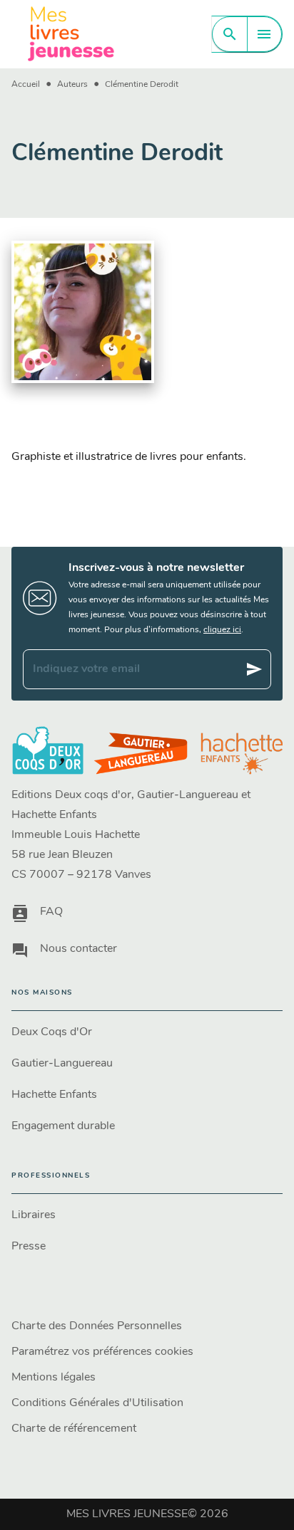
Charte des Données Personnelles (96, 1326)
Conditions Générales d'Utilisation (97, 1403)
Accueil (25, 84)
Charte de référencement (73, 1429)
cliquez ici (222, 630)
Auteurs (72, 84)
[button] (147, 1032)
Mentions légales (53, 1377)
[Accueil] (71, 34)
